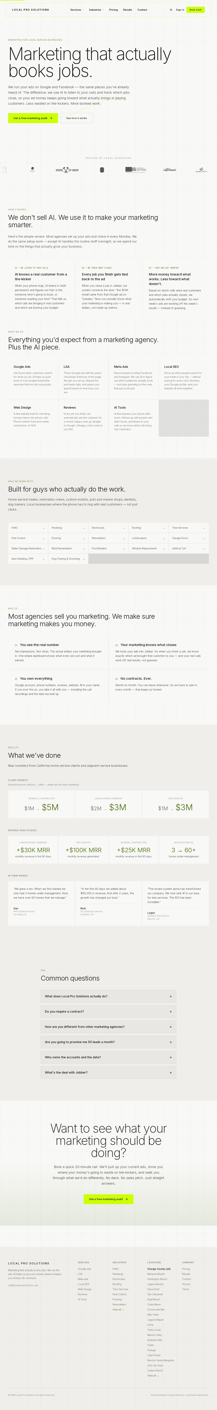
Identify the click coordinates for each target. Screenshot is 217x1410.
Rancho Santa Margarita (160, 1360)
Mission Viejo (154, 1334)
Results (127, 9)
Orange (151, 1350)
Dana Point (153, 1289)
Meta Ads (83, 1279)
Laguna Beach (155, 1284)
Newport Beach (156, 1274)
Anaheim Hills (154, 1340)
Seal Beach (153, 1299)
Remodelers (119, 1304)
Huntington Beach (157, 1279)
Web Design (85, 1289)
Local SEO (83, 1284)
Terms (185, 1289)
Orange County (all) (159, 1268)
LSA (80, 1274)
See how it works (76, 118)
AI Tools (82, 1299)
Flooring (117, 1299)
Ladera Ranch (155, 1370)
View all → (118, 1309)
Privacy (186, 1284)
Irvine (150, 1324)
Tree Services (120, 1289)
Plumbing (118, 1274)
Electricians (119, 1279)
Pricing (113, 9)
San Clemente (155, 1294)
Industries (95, 9)
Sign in (180, 9)
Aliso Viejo (153, 1314)
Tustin (150, 1345)
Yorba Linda (154, 1329)
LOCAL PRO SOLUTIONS (30, 9)
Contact (142, 9)
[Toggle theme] (171, 10)
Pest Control (119, 1294)
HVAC (116, 1268)
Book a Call (195, 9)
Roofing (117, 1284)
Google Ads (84, 1268)
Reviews (82, 1294)
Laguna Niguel (155, 1319)
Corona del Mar (156, 1309)
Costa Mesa (154, 1304)
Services (75, 9)
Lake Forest (153, 1355)
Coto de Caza (155, 1365)
